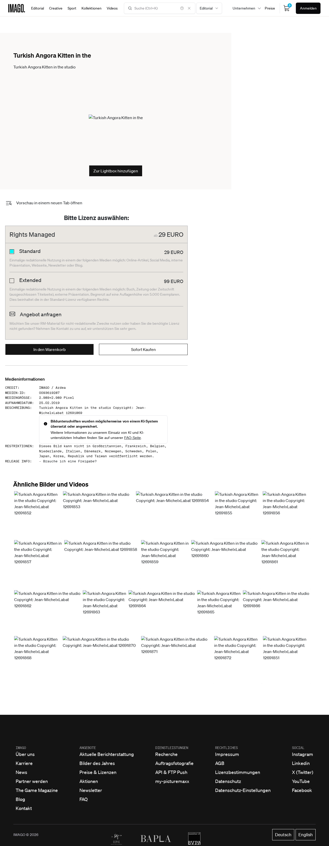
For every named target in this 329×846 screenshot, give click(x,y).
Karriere (24, 763)
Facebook (302, 790)
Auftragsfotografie (174, 763)
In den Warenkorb (49, 349)
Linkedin (301, 763)
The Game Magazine (37, 790)
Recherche (166, 754)
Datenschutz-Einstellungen (243, 790)
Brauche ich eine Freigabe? (70, 461)
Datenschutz (228, 781)
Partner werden (32, 781)
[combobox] (209, 8)
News (21, 772)
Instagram (302, 754)
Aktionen (88, 781)
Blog (20, 799)
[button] (37, 514)
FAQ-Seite (132, 438)
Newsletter (90, 790)
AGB (219, 763)
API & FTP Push (171, 772)
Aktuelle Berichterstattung (106, 754)
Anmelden (308, 8)
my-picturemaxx (172, 781)
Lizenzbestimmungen (237, 772)
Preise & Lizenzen (97, 772)
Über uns (25, 754)
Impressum (227, 754)
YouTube (301, 781)
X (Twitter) (302, 772)
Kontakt (24, 808)
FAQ (83, 799)
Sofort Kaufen (143, 349)
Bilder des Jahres (97, 763)
